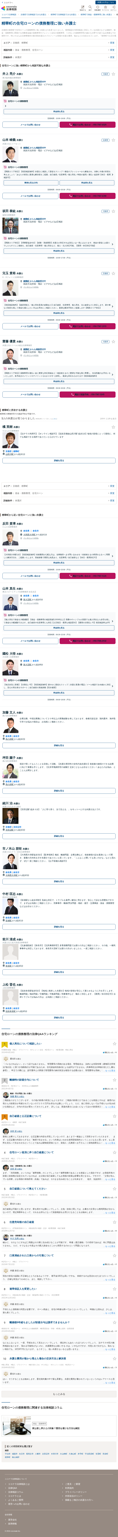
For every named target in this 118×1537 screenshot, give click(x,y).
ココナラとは (14, 1496)
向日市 (22, 1454)
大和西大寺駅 (29, 534)
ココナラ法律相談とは (19, 1484)
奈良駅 (9, 966)
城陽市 (15, 1454)
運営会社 (12, 1519)
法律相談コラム (15, 1492)
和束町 (105, 1454)
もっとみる (59, 1394)
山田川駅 (10, 454)
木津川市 (54, 1454)
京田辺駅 (10, 830)
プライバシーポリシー (76, 1492)
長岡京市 (29, 1454)
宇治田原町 (89, 1454)
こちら (55, 419)
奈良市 (36, 531)
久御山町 (72, 1454)
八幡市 (38, 1454)
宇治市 (7, 1454)
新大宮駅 (27, 599)
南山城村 (15, 1457)
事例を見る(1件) (31, 183)
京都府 (9, 451)
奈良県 (26, 531)
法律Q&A (12, 1488)
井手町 (80, 1454)
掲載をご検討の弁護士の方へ (79, 1500)
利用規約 (69, 1488)
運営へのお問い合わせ (19, 1504)
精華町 (26, 82)
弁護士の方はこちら (105, 2)
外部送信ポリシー (73, 1496)
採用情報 (12, 1523)
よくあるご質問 (15, 1500)
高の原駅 (10, 739)
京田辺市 (17, 827)
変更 (112, 43)
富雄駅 (9, 920)
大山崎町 (63, 1454)
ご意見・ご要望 (72, 1484)
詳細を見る (59, 460)
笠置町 (98, 1454)
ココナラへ (8, 3)
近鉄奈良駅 (11, 1011)
